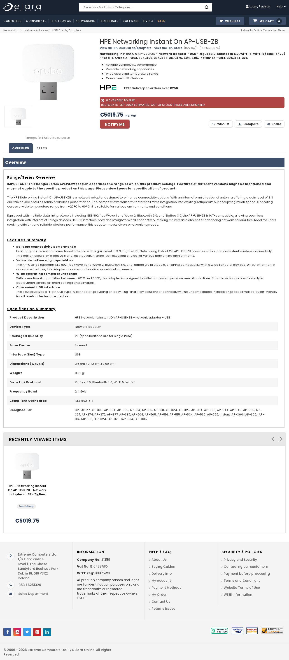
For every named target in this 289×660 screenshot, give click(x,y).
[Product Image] (27, 465)
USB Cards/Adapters (66, 30)
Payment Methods (166, 587)
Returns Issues (163, 608)
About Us (159, 559)
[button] (267, 21)
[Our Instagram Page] (17, 632)
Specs (42, 148)
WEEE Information (238, 594)
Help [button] (280, 6)
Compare (251, 124)
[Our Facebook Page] (7, 632)
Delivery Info (161, 573)
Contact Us (160, 601)
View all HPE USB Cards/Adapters (125, 48)
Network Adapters (37, 30)
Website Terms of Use (242, 587)
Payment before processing (247, 573)
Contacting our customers (246, 566)
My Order (159, 594)
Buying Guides (163, 566)
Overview (20, 148)
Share (276, 124)
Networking (11, 30)
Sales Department (33, 593)
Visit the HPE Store (168, 48)
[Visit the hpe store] (108, 88)
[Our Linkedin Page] (47, 632)
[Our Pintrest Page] (37, 632)
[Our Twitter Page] (27, 632)
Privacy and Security (240, 559)
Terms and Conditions (242, 580)
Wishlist (223, 124)
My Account (161, 580)
